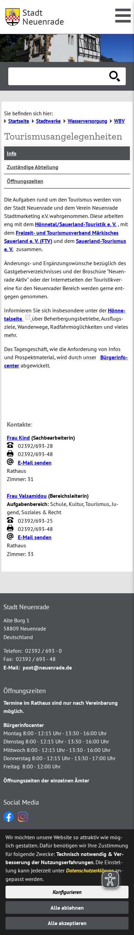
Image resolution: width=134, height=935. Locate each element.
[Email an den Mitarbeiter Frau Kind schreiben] (11, 462)
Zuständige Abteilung (32, 167)
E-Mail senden (35, 462)
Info (11, 153)
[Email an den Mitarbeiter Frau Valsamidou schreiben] (11, 537)
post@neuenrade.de (47, 667)
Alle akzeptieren (67, 923)
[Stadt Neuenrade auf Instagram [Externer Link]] (23, 819)
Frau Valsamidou (27, 495)
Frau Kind (18, 437)
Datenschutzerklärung (90, 870)
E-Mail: (11, 667)
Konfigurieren (67, 891)
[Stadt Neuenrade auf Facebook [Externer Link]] (8, 819)
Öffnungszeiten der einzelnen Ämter (46, 780)
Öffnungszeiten (25, 181)
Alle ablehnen (67, 907)
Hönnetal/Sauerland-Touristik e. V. (75, 224)
